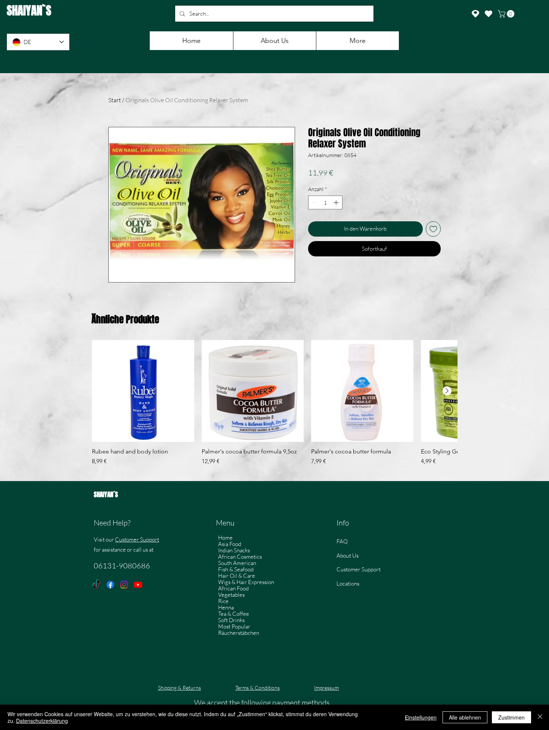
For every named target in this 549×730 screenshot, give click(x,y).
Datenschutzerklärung (42, 720)
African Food (233, 588)
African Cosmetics (240, 556)
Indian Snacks (234, 550)
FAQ (342, 541)
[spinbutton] (325, 202)
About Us (347, 555)
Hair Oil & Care (236, 576)
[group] (275, 407)
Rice (223, 601)
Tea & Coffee (233, 614)
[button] (507, 14)
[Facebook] (110, 585)
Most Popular (234, 626)
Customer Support (137, 539)
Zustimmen (511, 717)
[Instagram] (124, 585)
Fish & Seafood (236, 569)
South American (237, 563)
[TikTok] (97, 585)
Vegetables (231, 595)
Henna (226, 607)
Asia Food (229, 544)
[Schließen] (540, 717)
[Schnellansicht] (143, 391)
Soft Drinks (231, 620)
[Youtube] (138, 585)
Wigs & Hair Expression (246, 582)
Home (225, 537)
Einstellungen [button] (421, 717)
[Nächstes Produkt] (447, 390)
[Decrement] (314, 202)
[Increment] (336, 202)
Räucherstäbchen (238, 633)
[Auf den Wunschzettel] (433, 229)
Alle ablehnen (465, 717)
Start (114, 100)
